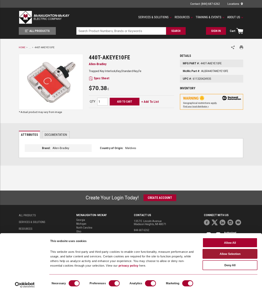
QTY (92, 101)
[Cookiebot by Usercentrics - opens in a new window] (25, 285)
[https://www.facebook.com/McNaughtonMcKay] (208, 222)
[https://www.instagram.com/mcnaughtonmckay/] (231, 222)
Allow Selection (230, 253)
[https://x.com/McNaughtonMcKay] (215, 222)
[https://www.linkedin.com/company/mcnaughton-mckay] (223, 222)
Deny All (230, 265)
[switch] (114, 283)
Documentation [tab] (55, 135)
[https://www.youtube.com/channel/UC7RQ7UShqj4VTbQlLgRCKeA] (239, 222)
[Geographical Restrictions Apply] (211, 102)
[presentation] (29, 134)
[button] (155, 17)
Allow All (230, 242)
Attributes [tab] (29, 135)
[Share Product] (233, 47)
